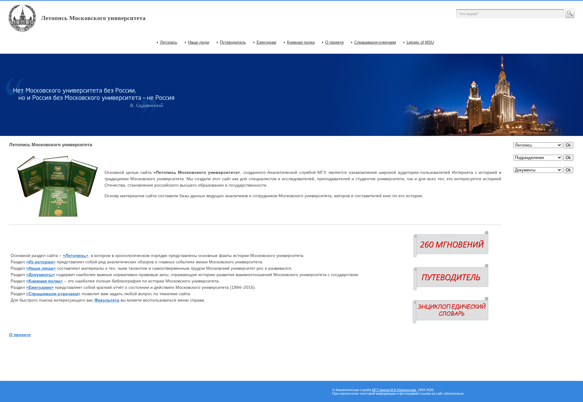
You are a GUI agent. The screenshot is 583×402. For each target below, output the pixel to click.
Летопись (168, 42)
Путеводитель (233, 42)
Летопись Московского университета (93, 18)
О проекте (334, 42)
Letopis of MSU (420, 42)
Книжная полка (301, 42)
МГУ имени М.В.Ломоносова (394, 390)
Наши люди (198, 42)
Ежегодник (266, 42)
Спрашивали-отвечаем (375, 42)
